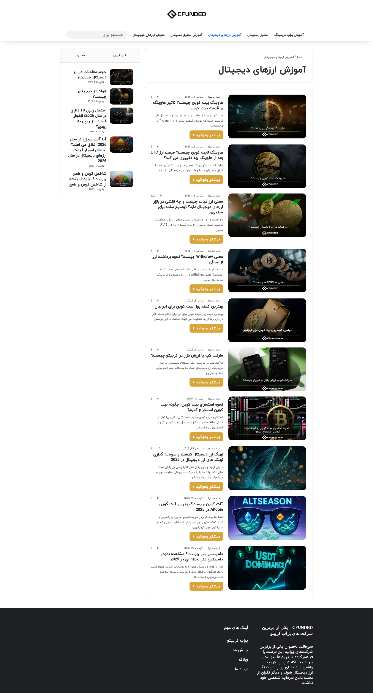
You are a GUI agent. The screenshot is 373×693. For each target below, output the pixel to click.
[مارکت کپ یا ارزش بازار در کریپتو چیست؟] (267, 369)
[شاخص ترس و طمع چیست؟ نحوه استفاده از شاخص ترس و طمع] (121, 179)
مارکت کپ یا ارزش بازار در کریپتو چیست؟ (187, 355)
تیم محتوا (214, 97)
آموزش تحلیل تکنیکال (186, 35)
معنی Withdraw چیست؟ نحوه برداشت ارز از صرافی (187, 259)
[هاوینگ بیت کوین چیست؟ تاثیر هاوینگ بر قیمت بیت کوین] (267, 116)
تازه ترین (119, 55)
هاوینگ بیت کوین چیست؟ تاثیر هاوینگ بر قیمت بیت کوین (188, 105)
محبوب (80, 55)
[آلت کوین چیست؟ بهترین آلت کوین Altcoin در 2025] (267, 518)
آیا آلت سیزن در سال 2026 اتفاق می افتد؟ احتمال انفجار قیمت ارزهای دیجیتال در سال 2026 (87, 150)
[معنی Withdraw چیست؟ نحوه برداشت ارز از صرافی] (267, 270)
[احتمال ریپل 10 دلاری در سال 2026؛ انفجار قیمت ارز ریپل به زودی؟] (121, 116)
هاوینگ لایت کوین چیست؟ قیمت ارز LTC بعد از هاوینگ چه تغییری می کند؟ (187, 155)
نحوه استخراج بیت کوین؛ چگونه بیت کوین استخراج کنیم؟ (192, 407)
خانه (300, 57)
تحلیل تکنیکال (257, 35)
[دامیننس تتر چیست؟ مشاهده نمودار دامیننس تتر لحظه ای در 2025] (267, 568)
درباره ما (241, 669)
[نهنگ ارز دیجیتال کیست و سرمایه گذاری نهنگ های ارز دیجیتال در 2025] (267, 468)
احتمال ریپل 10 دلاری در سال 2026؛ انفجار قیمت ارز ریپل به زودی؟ (88, 118)
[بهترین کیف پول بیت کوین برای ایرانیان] (267, 320)
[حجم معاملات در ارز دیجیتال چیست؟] (121, 77)
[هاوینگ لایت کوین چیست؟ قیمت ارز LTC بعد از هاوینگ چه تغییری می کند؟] (267, 166)
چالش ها (240, 650)
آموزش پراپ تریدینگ (289, 35)
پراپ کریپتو (237, 640)
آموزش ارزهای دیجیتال (224, 35)
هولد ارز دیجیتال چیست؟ (92, 94)
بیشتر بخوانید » (206, 135)
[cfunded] (186, 14)
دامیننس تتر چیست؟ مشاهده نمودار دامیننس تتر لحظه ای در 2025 (191, 556)
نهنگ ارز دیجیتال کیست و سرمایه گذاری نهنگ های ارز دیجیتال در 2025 (188, 457)
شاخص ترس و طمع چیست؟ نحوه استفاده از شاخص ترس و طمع (87, 179)
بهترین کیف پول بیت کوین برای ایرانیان (189, 306)
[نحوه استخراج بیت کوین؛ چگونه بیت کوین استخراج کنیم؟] (267, 418)
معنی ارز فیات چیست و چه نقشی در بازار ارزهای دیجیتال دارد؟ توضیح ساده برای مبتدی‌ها (188, 207)
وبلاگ (243, 659)
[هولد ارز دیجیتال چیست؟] (121, 96)
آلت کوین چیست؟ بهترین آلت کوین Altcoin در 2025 (191, 507)
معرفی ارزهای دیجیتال (148, 35)
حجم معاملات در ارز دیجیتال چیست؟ (89, 74)
